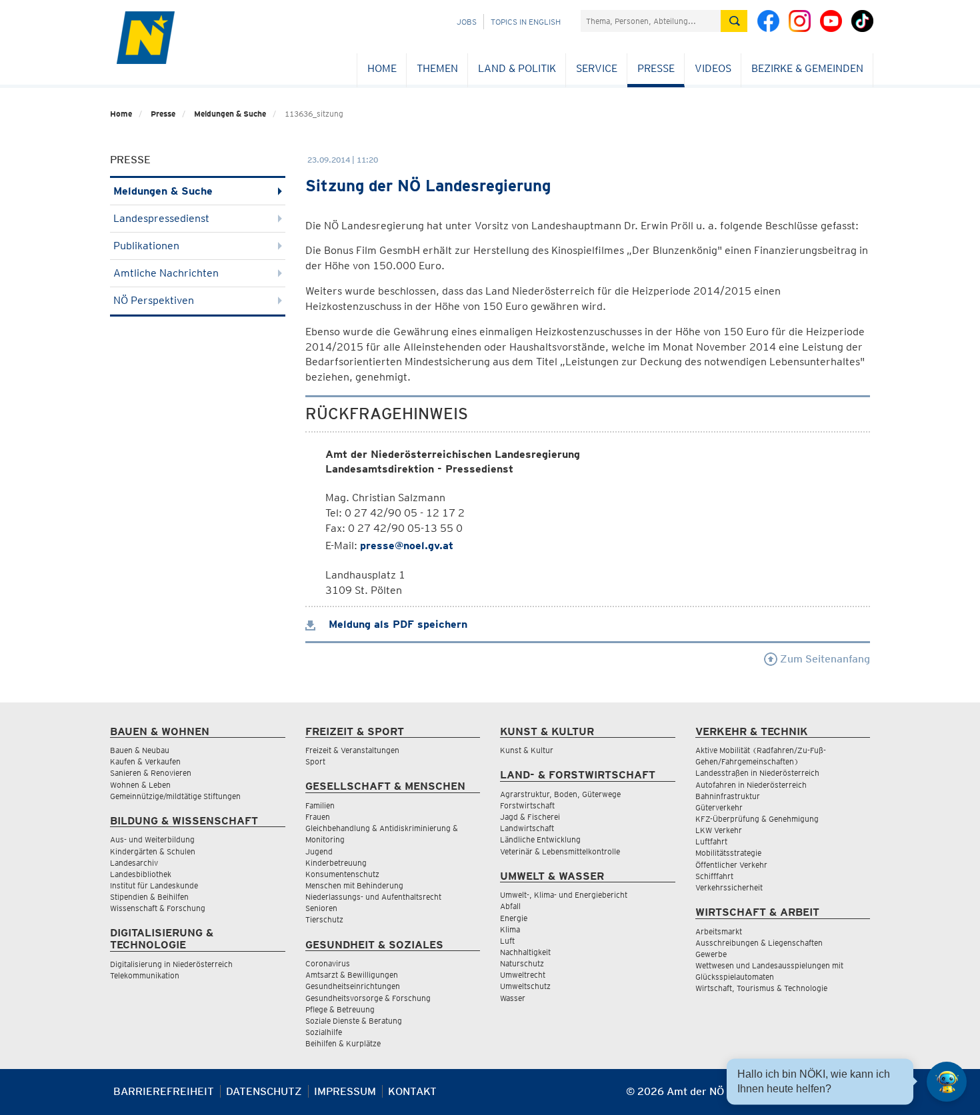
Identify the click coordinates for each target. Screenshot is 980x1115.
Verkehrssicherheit (729, 887)
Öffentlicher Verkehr (731, 865)
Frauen (317, 817)
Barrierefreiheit (163, 1091)
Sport (315, 761)
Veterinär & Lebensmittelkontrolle (560, 851)
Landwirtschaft (527, 828)
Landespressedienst (161, 218)
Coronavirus (327, 963)
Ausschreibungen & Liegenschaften (759, 943)
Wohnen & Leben (140, 785)
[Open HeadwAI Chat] (947, 1082)
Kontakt (412, 1091)
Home (382, 68)
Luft (507, 941)
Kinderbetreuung (336, 863)
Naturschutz (522, 963)
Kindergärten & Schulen (152, 851)
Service (596, 68)
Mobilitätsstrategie (728, 853)
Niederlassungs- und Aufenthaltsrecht (373, 897)
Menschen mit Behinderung (354, 885)
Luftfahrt (711, 841)
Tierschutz (324, 919)
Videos (713, 68)
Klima (510, 929)
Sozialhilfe (323, 1032)
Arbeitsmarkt (718, 931)
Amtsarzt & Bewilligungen (351, 975)
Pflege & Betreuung (340, 1009)
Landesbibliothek (140, 874)
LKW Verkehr (718, 830)
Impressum (345, 1091)
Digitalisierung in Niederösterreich (171, 964)
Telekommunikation (144, 975)
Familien (320, 805)
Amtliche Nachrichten (166, 273)
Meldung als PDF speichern (396, 624)
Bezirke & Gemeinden (807, 68)
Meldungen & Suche (230, 114)
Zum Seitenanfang (823, 658)
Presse (656, 68)
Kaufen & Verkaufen (145, 761)
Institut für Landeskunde (154, 885)
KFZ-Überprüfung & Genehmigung (757, 819)
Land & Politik (517, 68)
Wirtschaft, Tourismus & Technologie (761, 988)
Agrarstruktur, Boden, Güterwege (560, 794)
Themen (437, 68)
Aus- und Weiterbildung (152, 839)
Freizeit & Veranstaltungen (352, 750)
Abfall (510, 906)
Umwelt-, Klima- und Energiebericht (563, 895)
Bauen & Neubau (139, 750)
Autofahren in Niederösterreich (751, 785)
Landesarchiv (134, 863)
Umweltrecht (522, 975)
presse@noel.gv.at (406, 545)
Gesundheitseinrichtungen (352, 986)
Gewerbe (711, 954)
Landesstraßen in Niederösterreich (757, 773)
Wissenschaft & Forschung (157, 908)
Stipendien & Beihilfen (149, 897)
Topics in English (526, 22)
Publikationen (146, 245)
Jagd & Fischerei (530, 817)
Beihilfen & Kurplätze (343, 1043)
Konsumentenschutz (342, 874)
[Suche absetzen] (734, 21)
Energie (513, 918)
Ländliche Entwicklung (540, 839)
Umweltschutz (525, 986)
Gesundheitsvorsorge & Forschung (368, 998)
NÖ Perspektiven (153, 300)
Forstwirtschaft (527, 805)
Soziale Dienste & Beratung (353, 1021)
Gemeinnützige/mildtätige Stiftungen (175, 796)
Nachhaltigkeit (525, 952)
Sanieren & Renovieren (150, 773)
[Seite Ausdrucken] (858, 1096)
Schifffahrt (714, 876)
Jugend (319, 851)
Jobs (467, 22)
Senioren (321, 908)
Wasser (512, 998)
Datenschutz (264, 1091)
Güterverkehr (719, 807)
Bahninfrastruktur (727, 796)
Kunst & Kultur (526, 750)
